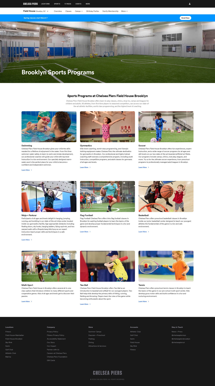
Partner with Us (53, 350)
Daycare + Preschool (96, 335)
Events (78, 4)
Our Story (51, 342)
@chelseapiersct (178, 342)
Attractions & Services (97, 346)
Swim (7, 346)
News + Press (177, 332)
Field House (135, 342)
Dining (91, 342)
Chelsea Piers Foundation (57, 357)
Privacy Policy (52, 332)
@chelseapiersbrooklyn (181, 339)
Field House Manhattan (14, 335)
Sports (57, 4)
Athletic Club (10, 353)
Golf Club (9, 350)
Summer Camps (94, 332)
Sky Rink (8, 342)
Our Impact (51, 346)
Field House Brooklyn (13, 339)
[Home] (30, 3)
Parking (91, 339)
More (88, 4)
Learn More (26, 170)
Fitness (68, 4)
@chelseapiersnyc (179, 335)
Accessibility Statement (56, 339)
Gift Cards (51, 360)
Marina (8, 357)
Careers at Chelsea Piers (57, 353)
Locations (45, 4)
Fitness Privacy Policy (55, 335)
